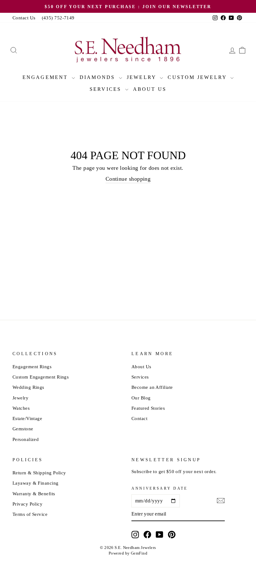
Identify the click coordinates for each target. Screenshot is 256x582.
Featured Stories (148, 408)
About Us (150, 89)
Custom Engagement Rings (40, 376)
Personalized (25, 439)
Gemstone (22, 428)
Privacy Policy (27, 503)
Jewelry (143, 77)
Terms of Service (29, 514)
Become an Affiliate (152, 387)
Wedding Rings (28, 387)
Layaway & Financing (35, 483)
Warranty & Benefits (33, 493)
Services (107, 89)
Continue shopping (128, 179)
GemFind (139, 553)
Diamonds (98, 77)
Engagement (46, 77)
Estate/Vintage (27, 418)
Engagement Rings (32, 366)
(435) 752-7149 (58, 17)
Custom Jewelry (198, 77)
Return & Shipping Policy (39, 472)
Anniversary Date (159, 488)
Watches (21, 408)
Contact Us (24, 17)
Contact (139, 418)
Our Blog (141, 397)
